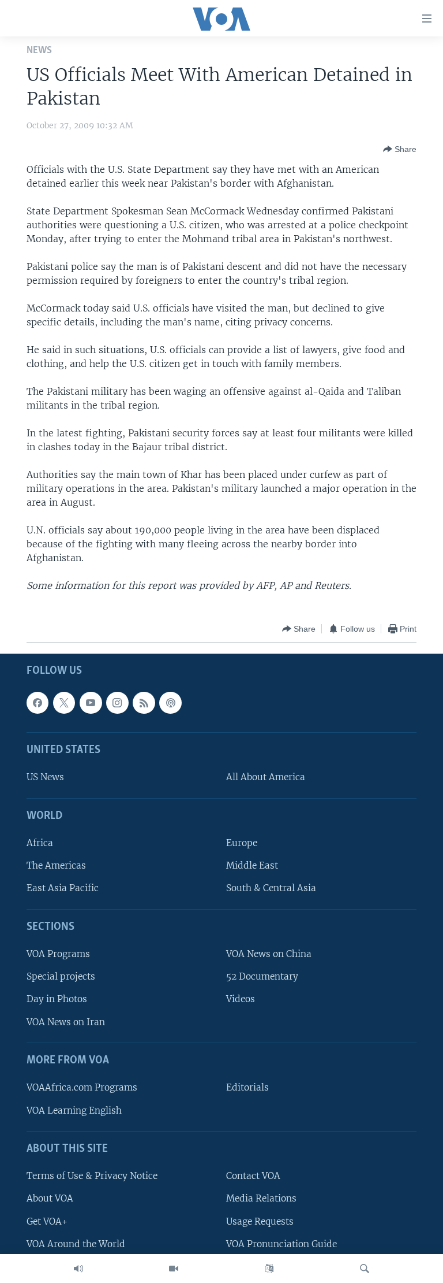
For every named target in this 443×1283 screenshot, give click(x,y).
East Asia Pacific (63, 888)
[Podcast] (170, 703)
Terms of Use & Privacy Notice (92, 1176)
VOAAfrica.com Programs (82, 1087)
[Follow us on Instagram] (117, 703)
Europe (241, 843)
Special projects (61, 976)
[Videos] (173, 1268)
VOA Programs (58, 954)
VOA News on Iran (66, 1022)
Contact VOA (253, 1176)
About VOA (50, 1198)
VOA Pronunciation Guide (281, 1243)
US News (45, 777)
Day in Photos (57, 999)
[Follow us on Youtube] (91, 703)
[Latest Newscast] (78, 1268)
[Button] (399, 149)
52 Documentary (262, 976)
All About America (265, 777)
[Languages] (269, 1268)
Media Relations (261, 1198)
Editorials (247, 1087)
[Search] (364, 1268)
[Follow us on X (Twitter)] (64, 703)
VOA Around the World (76, 1243)
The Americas (56, 866)
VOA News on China (268, 954)
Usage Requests (260, 1221)
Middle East (252, 866)
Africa (40, 843)
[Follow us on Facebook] (37, 703)
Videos (240, 999)
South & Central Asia (271, 888)
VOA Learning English (74, 1110)
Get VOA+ (47, 1221)
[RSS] (144, 703)
